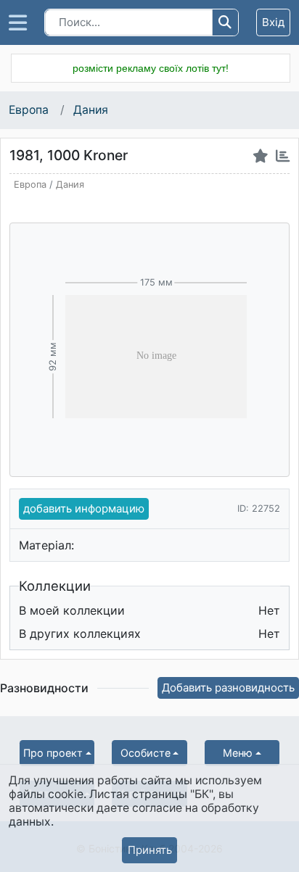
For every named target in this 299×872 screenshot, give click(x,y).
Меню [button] (238, 753)
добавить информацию (83, 508)
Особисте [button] (145, 753)
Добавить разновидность (228, 687)
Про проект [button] (53, 753)
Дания (90, 110)
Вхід (273, 22)
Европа (30, 110)
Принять (150, 850)
